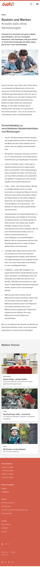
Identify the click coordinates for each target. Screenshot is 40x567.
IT (9, 544)
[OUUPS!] (8, 4)
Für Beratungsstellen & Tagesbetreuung (15, 510)
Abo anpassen (6, 506)
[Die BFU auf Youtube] (12, 562)
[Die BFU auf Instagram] (9, 562)
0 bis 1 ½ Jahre (7, 467)
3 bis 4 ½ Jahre (7, 474)
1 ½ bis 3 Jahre (7, 471)
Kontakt (4, 531)
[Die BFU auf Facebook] (6, 562)
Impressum (5, 555)
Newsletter (5, 528)
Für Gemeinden (7, 513)
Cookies (13, 552)
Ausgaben (5, 492)
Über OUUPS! (6, 524)
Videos (4, 488)
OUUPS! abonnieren (8, 503)
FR (6, 544)
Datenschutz (5, 552)
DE (2, 544)
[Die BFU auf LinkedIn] (2, 562)
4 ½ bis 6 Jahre (7, 477)
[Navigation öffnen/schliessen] (37, 4)
